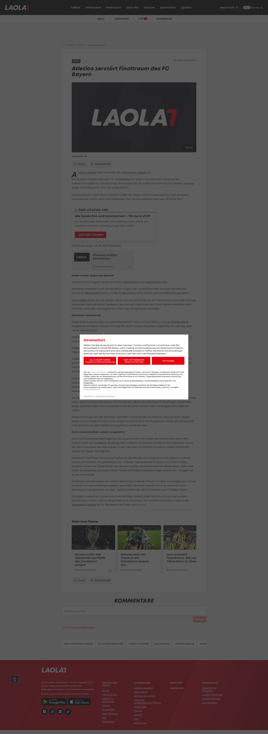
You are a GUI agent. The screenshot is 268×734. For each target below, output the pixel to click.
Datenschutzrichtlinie (105, 396)
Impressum (88, 396)
